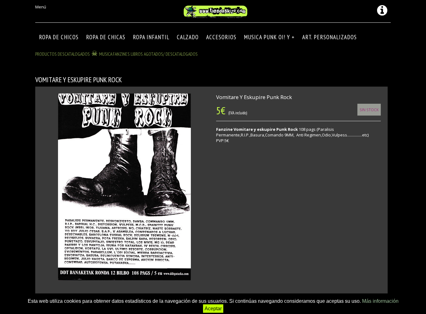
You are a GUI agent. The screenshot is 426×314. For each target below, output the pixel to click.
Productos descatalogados (62, 54)
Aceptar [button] (213, 308)
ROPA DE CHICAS (105, 37)
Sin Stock (369, 109)
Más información (380, 301)
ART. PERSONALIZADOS (329, 37)
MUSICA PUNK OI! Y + (269, 37)
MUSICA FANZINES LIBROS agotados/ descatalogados (148, 54)
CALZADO (188, 37)
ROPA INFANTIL (151, 37)
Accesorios (221, 37)
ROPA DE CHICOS (59, 37)
